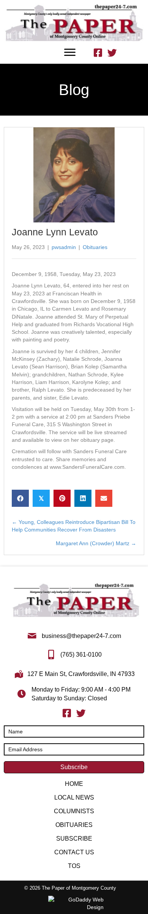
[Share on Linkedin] (82, 498)
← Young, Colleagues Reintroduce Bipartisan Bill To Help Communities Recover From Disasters (73, 526)
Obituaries (95, 247)
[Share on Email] (103, 498)
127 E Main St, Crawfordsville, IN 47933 (81, 674)
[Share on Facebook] (20, 498)
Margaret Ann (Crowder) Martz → (96, 543)
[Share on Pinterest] (62, 498)
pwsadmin (64, 247)
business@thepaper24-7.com (81, 636)
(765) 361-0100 (81, 654)
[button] (74, 767)
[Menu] (70, 52)
